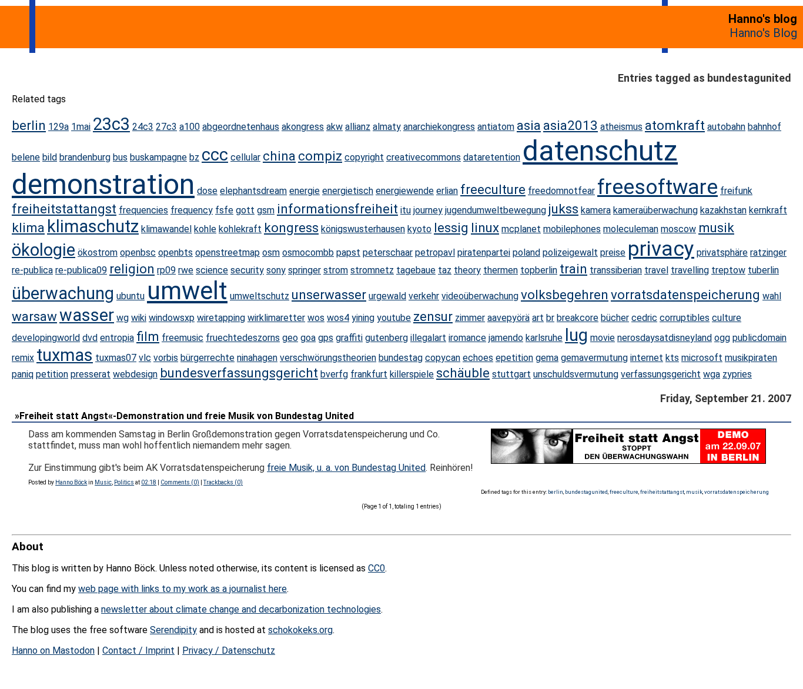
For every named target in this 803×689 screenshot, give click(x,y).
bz (194, 157)
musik (716, 227)
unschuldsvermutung (575, 374)
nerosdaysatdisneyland (664, 337)
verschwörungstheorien (328, 357)
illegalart (428, 337)
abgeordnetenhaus (240, 126)
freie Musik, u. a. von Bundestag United (346, 467)
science (212, 270)
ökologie (43, 250)
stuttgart (511, 374)
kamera (596, 210)
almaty (387, 126)
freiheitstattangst (64, 208)
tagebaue (416, 270)
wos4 (338, 317)
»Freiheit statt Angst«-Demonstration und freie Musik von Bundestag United (184, 416)
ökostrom (98, 252)
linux (485, 227)
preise (612, 252)
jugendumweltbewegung (495, 210)
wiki (138, 317)
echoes (478, 357)
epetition (514, 357)
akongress (303, 126)
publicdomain (759, 337)
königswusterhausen (363, 229)
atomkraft (675, 125)
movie (602, 337)
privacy (661, 248)
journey (428, 210)
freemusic (182, 337)
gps (325, 337)
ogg (722, 337)
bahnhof (764, 126)
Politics (124, 482)
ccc (215, 155)
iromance (467, 337)
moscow (678, 229)
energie (304, 190)
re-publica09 (81, 270)
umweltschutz (259, 296)
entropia (117, 337)
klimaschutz (93, 226)
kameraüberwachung (655, 210)
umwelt (187, 290)
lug (576, 335)
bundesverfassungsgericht (239, 372)
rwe (185, 270)
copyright (364, 157)
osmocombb (308, 252)
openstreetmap (227, 252)
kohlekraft (240, 229)
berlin (29, 125)
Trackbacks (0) (223, 482)
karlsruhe (544, 337)
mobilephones (572, 229)
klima (28, 227)
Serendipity (173, 630)
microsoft (701, 357)
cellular (245, 157)
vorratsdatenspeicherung (685, 294)
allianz (357, 126)
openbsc (138, 252)
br (550, 317)
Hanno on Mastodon (53, 650)
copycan (442, 357)
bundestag (401, 357)
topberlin (538, 270)
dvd (90, 337)
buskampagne (158, 157)
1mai (81, 126)
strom (335, 270)
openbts (175, 252)
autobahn (726, 126)
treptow (728, 270)
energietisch (347, 190)
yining (363, 317)
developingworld (46, 337)
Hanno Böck (71, 482)
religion (132, 268)
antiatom (495, 126)
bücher (615, 317)
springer (304, 270)
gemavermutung (594, 357)
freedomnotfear (561, 190)
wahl (771, 296)
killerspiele (412, 374)
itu (405, 210)
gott (245, 210)
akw (334, 126)
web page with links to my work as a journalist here (182, 588)
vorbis (165, 357)
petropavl (435, 252)
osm (271, 252)
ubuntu (130, 296)
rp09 (166, 270)
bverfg (334, 374)
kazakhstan (723, 210)
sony (276, 270)
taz (444, 270)
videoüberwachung (479, 296)
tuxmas (64, 355)
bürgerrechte (207, 357)
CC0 (376, 568)
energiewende (405, 190)
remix (23, 357)
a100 (189, 126)
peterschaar (388, 252)
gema (547, 357)
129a (58, 126)
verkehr (424, 296)
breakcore (577, 317)
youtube (394, 317)
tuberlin (763, 270)
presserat (91, 374)
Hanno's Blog (763, 33)
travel (656, 270)
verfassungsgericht (661, 374)
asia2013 (570, 125)
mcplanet (521, 229)
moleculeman (630, 229)
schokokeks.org (300, 630)
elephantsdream (253, 190)
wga (711, 374)
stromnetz (372, 270)
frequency (191, 210)
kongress (291, 227)
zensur (433, 316)
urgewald (387, 296)
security (247, 270)
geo (290, 337)
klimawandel (166, 229)
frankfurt (368, 374)
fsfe (224, 210)
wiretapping (221, 317)
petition (52, 374)
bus (120, 157)
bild (49, 157)
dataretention (491, 157)
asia (529, 125)
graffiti (349, 337)
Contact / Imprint (138, 650)
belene (26, 157)
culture (726, 317)
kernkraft (768, 210)
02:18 (148, 482)
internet (646, 357)
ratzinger (768, 252)
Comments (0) (179, 482)
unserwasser (329, 294)
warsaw (34, 316)
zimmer (470, 317)
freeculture (493, 189)
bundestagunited (586, 492)
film (147, 336)
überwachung (63, 293)
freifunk (736, 190)
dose (207, 190)
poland (526, 252)
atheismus (621, 126)
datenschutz (600, 151)
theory (467, 270)
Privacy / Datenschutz (228, 650)
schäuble (463, 372)
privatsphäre (722, 252)
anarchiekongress (439, 126)
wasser (86, 315)
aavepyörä (508, 317)
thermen (500, 270)
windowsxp (172, 317)
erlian (447, 190)
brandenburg (85, 157)
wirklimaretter (276, 317)
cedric (644, 317)
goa (308, 337)
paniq (23, 374)
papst (348, 252)
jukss (563, 208)
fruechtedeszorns (243, 337)
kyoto (419, 229)
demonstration (103, 184)
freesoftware (657, 187)
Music (103, 482)
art (538, 317)
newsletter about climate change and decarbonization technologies (241, 609)
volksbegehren (564, 294)
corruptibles (685, 317)
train (573, 268)
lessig (451, 227)
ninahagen (257, 357)
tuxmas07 (115, 357)
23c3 (111, 124)
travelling (690, 270)
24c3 (142, 126)
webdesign (135, 374)
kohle (205, 229)
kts (672, 357)
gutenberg (386, 337)
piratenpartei (483, 252)
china (279, 155)
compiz (320, 155)
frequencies (143, 210)
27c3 (166, 126)
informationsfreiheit (337, 208)
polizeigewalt (570, 252)
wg (122, 317)
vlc (145, 357)
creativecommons (423, 157)
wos (315, 317)
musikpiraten (751, 357)
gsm (266, 210)
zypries (737, 374)
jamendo (506, 337)
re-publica (32, 270)
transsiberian (616, 270)
